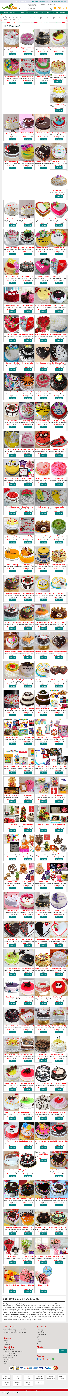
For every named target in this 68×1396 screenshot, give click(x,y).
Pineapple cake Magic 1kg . (59, 1055)
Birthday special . (59, 824)
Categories (5, 12)
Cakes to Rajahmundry (51, 1377)
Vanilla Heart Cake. (12, 911)
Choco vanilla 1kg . (28, 363)
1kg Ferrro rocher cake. (59, 622)
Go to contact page (9, 1365)
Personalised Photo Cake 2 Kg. (29, 1055)
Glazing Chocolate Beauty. (28, 1170)
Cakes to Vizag (28, 1377)
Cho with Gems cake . (59, 1170)
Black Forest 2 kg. (28, 276)
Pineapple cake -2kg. (28, 77)
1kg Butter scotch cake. (43, 593)
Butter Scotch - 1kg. (43, 77)
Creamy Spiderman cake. (43, 449)
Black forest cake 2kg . (43, 1026)
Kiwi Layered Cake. (12, 968)
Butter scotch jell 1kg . (12, 449)
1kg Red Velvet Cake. (12, 305)
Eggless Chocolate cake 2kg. (28, 968)
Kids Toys (39, 1383)
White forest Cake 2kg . (28, 1026)
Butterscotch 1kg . (59, 276)
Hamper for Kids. (43, 737)
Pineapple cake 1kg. (12, 248)
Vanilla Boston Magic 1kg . (12, 1112)
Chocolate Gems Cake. (12, 593)
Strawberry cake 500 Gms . (28, 1083)
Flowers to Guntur (62, 1377)
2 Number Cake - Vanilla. (28, 449)
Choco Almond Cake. (43, 911)
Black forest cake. (59, 593)
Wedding (49, 12)
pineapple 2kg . (28, 536)
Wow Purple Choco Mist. (43, 1256)
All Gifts (12, 12)
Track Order (52, 4)
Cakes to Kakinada (17, 1377)
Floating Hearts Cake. (43, 478)
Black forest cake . (28, 939)
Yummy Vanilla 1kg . (12, 48)
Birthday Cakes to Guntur (10, 1393)
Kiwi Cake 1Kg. (59, 536)
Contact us (13, 1329)
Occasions (56, 12)
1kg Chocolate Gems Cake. (28, 622)
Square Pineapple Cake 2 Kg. (13, 1055)
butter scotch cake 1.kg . (43, 305)
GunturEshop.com (37, 1320)
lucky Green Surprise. (28, 1256)
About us (6, 1329)
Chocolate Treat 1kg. (43, 48)
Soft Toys (43, 18)
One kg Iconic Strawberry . (59, 1112)
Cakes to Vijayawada (6, 1377)
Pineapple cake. (59, 104)
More (14, 52)
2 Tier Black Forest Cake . (28, 709)
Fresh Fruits (57, 18)
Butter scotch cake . (59, 939)
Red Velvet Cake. (43, 997)
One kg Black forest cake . (59, 1141)
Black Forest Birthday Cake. (13, 162)
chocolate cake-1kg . (43, 133)
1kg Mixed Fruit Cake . (12, 680)
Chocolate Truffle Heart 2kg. (44, 162)
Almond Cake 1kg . (28, 392)
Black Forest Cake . (28, 593)
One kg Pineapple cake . (43, 1141)
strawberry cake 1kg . (28, 997)
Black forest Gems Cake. (59, 1199)
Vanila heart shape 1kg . (59, 219)
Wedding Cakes (28, 1383)
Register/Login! (32, 4)
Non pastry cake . (12, 219)
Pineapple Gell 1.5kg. (12, 363)
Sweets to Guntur (6, 1383)
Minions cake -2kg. (43, 565)
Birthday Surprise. (28, 478)
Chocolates (16, 18)
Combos (28, 12)
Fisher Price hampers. (28, 766)
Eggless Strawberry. (28, 48)
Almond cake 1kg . (59, 190)
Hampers (39, 1341)
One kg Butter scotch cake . (28, 1141)
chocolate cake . (28, 305)
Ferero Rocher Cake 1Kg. (43, 536)
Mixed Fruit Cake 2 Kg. (58, 1026)
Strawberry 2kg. (28, 421)
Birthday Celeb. (43, 1285)
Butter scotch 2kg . (59, 248)
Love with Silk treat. (28, 1285)
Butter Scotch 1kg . (28, 162)
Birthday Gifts (41, 1332)
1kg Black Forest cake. (12, 622)
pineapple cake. (59, 911)
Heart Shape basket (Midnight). (45, 334)
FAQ (4, 1332)
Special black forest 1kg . (28, 248)
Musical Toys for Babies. (12, 766)
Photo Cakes (16, 19)
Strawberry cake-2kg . (12, 77)
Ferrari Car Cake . (59, 449)
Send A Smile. (12, 1256)
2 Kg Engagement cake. (59, 680)
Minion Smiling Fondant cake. (13, 478)
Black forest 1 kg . (28, 507)
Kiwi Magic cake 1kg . (28, 1112)
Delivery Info (33, 5)
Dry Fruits (50, 18)
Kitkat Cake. (43, 1054)
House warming (41, 1334)
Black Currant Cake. (12, 997)
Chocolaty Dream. (43, 824)
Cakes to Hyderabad (39, 1377)
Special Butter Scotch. (12, 392)
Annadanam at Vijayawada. (13, 795)
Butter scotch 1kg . (59, 507)
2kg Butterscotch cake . (28, 1227)
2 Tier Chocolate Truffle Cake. (13, 1026)
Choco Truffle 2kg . (59, 305)
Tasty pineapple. (43, 392)
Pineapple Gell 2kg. (59, 421)
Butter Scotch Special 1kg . (43, 248)
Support (42, 4)
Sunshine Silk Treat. (12, 1285)
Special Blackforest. (12, 507)
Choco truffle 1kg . (59, 392)
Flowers (22, 12)
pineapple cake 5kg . (59, 968)
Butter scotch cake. (58, 565)
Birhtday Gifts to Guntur (19, 1)
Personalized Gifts (35, 18)
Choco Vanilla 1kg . (43, 1083)
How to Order (22, 1329)
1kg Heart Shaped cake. (12, 651)
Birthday (34, 12)
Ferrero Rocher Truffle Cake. (44, 1227)
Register (5, 1340)
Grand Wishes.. (43, 1154)
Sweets (22, 18)
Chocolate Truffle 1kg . (27, 133)
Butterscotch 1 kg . (43, 421)
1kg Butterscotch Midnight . (28, 334)
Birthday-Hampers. (59, 709)
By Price (62, 12)
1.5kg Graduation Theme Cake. (29, 680)
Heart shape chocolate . (43, 363)
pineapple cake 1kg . (43, 276)
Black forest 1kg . (12, 334)
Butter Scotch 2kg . (12, 276)
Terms (5, 1331)
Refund (18, 1331)
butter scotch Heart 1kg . (43, 219)
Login (5, 1342)
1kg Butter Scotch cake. (58, 75)
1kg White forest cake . (12, 133)
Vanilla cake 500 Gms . (12, 1083)
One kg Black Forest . (43, 1112)
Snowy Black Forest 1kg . (12, 1170)
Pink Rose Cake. (59, 478)
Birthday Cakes (17, 1383)
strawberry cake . (28, 911)
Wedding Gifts (7, 19)
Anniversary (42, 12)
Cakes (17, 12)
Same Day (63, 1)
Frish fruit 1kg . (28, 565)
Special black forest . (59, 363)
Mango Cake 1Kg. (12, 565)
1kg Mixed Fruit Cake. (43, 622)
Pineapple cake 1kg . (59, 48)
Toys (38, 1343)
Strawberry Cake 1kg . (59, 133)
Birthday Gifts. (28, 795)
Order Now (12, 54)
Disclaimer (11, 1331)
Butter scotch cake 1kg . (43, 968)
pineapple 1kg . (12, 536)
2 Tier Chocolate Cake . (43, 709)
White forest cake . (28, 219)
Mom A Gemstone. (58, 161)
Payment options (21, 1332)
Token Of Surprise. (59, 1256)
